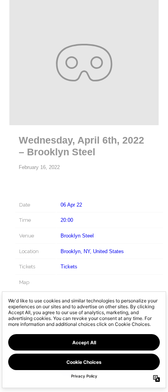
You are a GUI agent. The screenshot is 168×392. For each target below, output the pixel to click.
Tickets (69, 267)
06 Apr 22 (71, 205)
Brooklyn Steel (77, 236)
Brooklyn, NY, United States (92, 251)
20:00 (67, 220)
